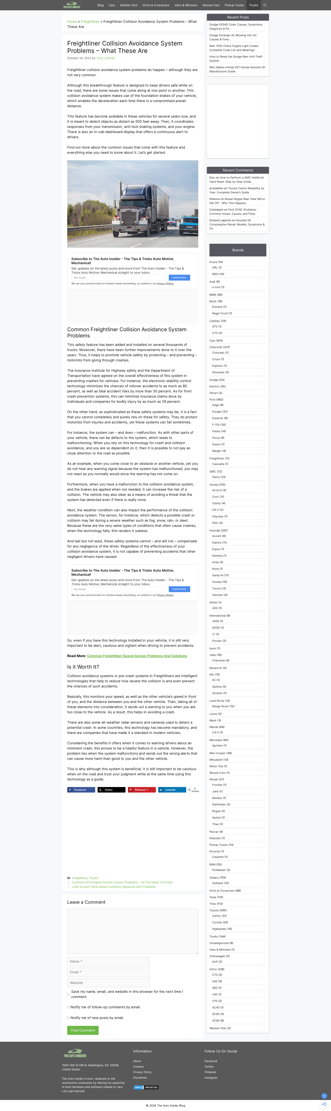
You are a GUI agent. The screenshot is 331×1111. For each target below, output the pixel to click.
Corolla (217, 922)
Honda (213, 484)
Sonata (216, 582)
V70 (214, 1001)
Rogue (216, 811)
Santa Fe (217, 575)
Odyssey (217, 516)
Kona (215, 568)
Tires (212, 903)
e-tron (216, 287)
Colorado (218, 352)
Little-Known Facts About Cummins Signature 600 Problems (114, 887)
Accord (217, 490)
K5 (214, 680)
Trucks (253, 5)
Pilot (215, 523)
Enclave (217, 306)
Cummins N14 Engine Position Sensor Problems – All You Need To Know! (122, 882)
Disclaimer (140, 1077)
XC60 (215, 1014)
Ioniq (215, 562)
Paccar (213, 831)
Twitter (209, 1066)
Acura (213, 262)
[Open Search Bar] (265, 5)
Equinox (217, 365)
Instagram (211, 1077)
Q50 (215, 608)
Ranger (216, 451)
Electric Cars (129, 5)
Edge (215, 405)
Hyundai (214, 530)
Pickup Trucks (234, 5)
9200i (216, 627)
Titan (215, 824)
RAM (212, 864)
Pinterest (210, 1072)
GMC (212, 471)
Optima (217, 686)
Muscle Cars (211, 5)
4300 (215, 621)
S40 (214, 981)
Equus (216, 549)
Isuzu (212, 648)
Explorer (217, 418)
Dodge (213, 380)
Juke (215, 791)
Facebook (211, 1061)
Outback (217, 883)
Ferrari (213, 393)
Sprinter (217, 745)
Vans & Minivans (186, 5)
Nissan (213, 779)
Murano (217, 798)
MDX (215, 274)
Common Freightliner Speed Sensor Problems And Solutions (137, 656)
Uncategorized (219, 943)
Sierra (216, 477)
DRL (215, 267)
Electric (214, 386)
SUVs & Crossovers (156, 5)
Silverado (218, 372)
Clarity (216, 503)
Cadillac (214, 321)
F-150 (216, 424)
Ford (212, 399)
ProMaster (219, 870)
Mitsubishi (216, 759)
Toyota (214, 910)
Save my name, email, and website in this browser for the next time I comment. (127, 994)
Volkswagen (217, 956)
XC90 (215, 1020)
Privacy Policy (142, 1072)
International (217, 615)
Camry (216, 915)
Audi (212, 281)
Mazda (213, 727)
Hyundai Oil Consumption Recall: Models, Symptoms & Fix (237, 224)
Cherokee (218, 660)
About (137, 1061)
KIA (211, 674)
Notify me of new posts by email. (97, 1018)
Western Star (217, 1028)
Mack (213, 720)
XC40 (215, 1007)
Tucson (217, 588)
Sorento (217, 693)
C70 (215, 974)
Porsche (214, 851)
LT (213, 634)
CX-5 (215, 732)
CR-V (215, 509)
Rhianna (214, 199)
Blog (101, 5)
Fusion (216, 444)
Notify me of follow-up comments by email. (106, 1007)
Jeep (212, 655)
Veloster (217, 595)
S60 (214, 988)
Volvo (213, 969)
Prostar (217, 640)
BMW (212, 294)
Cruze (216, 359)
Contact (138, 1066)
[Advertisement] (243, 121)
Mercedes (215, 740)
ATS (214, 326)
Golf (215, 961)
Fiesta (216, 431)
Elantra (216, 542)
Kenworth (215, 668)
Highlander (219, 929)
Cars (112, 5)
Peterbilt (214, 838)
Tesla (212, 897)
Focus (216, 437)
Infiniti (213, 602)
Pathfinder (219, 804)
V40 (214, 994)
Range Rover (220, 706)
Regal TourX (220, 313)
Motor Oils (216, 766)
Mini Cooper (217, 753)
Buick (213, 301)
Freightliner (90, 21)
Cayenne (218, 857)
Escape (217, 411)
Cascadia (218, 464)
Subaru (214, 877)
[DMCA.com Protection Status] (146, 1089)
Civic (215, 496)
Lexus (213, 714)
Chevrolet (215, 347)
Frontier (217, 785)
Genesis (217, 555)
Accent (216, 536)
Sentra (216, 817)
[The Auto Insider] (71, 5)
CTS (215, 333)
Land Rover (216, 700)
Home (72, 21)
